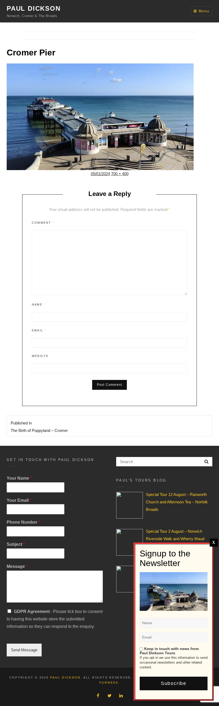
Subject (16, 544)
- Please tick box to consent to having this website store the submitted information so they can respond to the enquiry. (55, 619)
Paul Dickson (34, 8)
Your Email (19, 500)
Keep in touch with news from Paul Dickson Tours (169, 651)
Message (17, 566)
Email (39, 330)
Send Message (24, 650)
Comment (43, 222)
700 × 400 (119, 173)
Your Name (19, 478)
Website (40, 356)
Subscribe (173, 683)
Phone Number (23, 522)
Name (38, 304)
